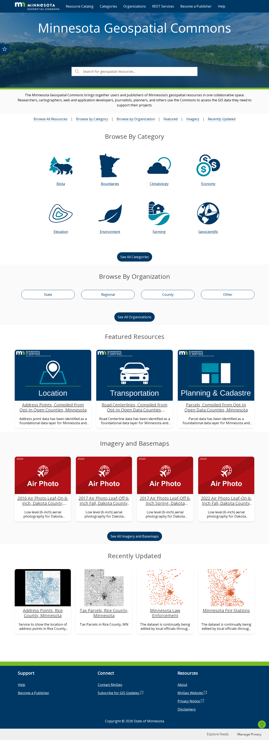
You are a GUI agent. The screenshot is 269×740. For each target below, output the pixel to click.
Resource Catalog (80, 6)
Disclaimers (187, 709)
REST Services (163, 6)
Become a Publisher (196, 6)
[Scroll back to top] (262, 724)
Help (221, 6)
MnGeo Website (191, 693)
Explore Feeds (218, 734)
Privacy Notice (189, 701)
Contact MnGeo (110, 684)
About (182, 684)
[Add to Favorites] (4, 48)
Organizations (134, 6)
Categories (108, 6)
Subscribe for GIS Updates (119, 693)
